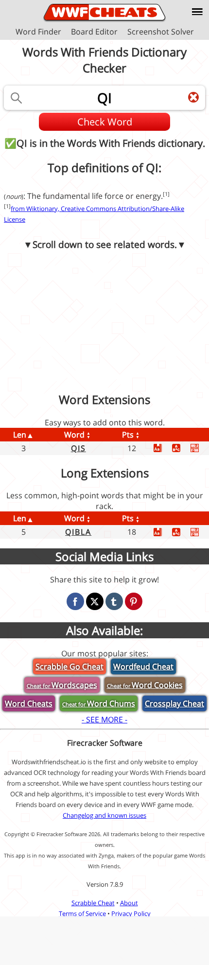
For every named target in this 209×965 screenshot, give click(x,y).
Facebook (75, 601)
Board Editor (94, 31)
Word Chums (98, 703)
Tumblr (114, 601)
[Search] (16, 98)
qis (78, 448)
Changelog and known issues (104, 815)
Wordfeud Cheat (143, 666)
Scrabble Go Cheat (69, 666)
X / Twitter (95, 601)
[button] (197, 11)
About (129, 902)
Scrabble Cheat (93, 902)
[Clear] (193, 97)
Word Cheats (28, 703)
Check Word (104, 121)
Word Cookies (145, 685)
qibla (78, 531)
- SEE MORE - (104, 719)
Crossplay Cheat (174, 703)
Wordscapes (62, 685)
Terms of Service (82, 913)
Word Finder (38, 31)
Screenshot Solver (160, 31)
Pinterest (133, 601)
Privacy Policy (131, 913)
